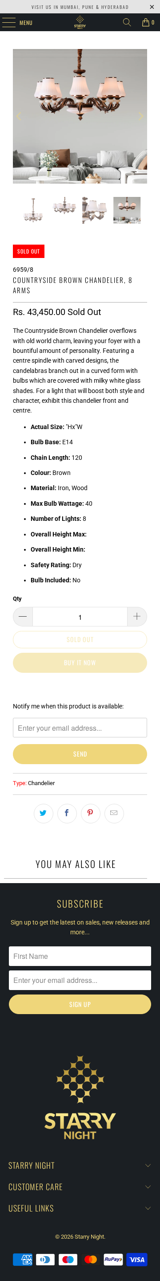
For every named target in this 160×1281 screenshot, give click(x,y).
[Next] (140, 116)
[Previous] (19, 116)
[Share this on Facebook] (67, 813)
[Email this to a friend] (114, 813)
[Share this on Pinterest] (90, 813)
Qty (17, 598)
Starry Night (89, 1236)
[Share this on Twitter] (43, 813)
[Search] (127, 22)
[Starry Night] (80, 22)
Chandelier (41, 783)
